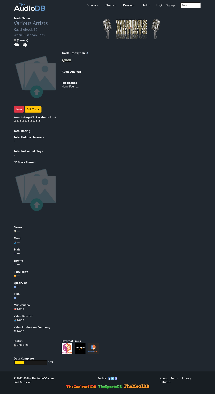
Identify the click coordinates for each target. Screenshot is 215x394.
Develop (128, 5)
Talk (145, 5)
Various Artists (31, 23)
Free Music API (23, 382)
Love (19, 109)
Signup (170, 5)
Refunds (165, 382)
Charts (109, 5)
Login (159, 5)
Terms (175, 378)
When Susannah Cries (29, 35)
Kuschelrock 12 (25, 29)
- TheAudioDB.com (42, 378)
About (164, 378)
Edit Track (33, 109)
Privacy (186, 378)
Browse (91, 5)
